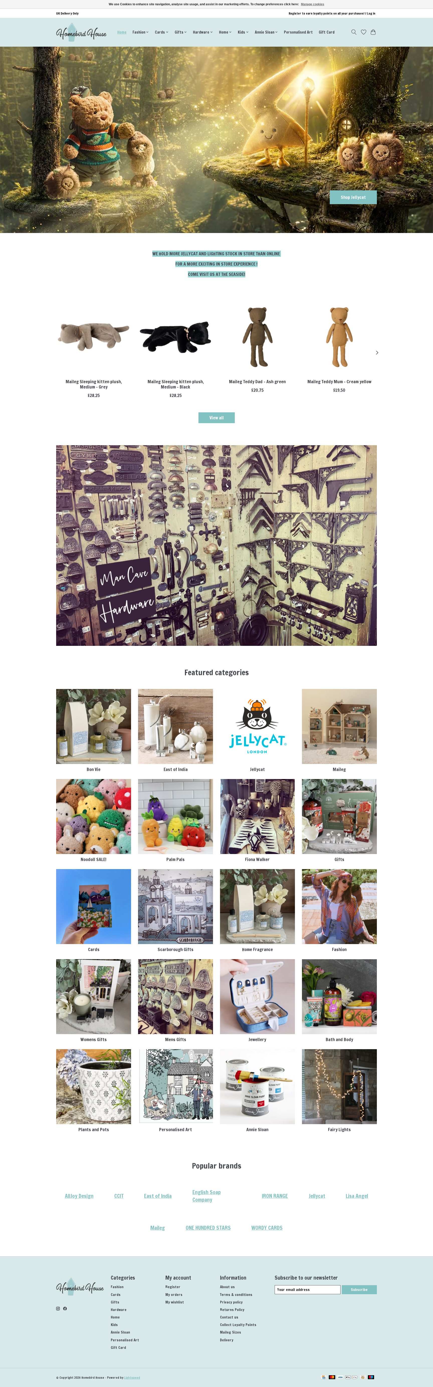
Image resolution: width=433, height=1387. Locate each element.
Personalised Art (298, 32)
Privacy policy (231, 1302)
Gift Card (327, 32)
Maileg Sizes (230, 1332)
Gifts (339, 859)
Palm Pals (175, 859)
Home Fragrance (257, 949)
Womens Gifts (93, 1039)
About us (227, 1286)
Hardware (119, 1309)
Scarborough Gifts (175, 949)
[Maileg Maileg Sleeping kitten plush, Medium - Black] (175, 337)
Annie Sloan (257, 1129)
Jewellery (257, 1039)
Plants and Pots (93, 1129)
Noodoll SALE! (93, 859)
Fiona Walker (257, 859)
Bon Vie (93, 769)
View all (216, 418)
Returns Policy (232, 1309)
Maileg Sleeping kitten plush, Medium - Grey (94, 384)
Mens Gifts (175, 1039)
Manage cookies (312, 4)
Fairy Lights (339, 1129)
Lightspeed (132, 1377)
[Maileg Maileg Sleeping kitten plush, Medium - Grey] (93, 337)
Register (172, 1286)
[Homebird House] (81, 32)
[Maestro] (371, 1377)
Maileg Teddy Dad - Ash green (257, 381)
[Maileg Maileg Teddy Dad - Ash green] (257, 337)
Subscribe (359, 1289)
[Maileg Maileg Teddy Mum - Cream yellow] (339, 337)
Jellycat (257, 769)
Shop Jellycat (353, 197)
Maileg (339, 769)
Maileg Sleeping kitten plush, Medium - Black (176, 384)
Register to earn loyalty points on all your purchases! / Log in (332, 13)
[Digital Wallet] (351, 1377)
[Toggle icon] (354, 32)
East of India (176, 769)
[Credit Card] (323, 1377)
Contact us (229, 1317)
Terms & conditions (236, 1294)
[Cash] (363, 1377)
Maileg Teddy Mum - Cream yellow (339, 381)
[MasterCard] (332, 1377)
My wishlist (174, 1302)
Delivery (226, 1340)
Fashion (339, 949)
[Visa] (340, 1377)
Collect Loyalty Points (238, 1324)
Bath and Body (339, 1039)
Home (122, 32)
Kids (114, 1324)
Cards (93, 949)
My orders (173, 1294)
